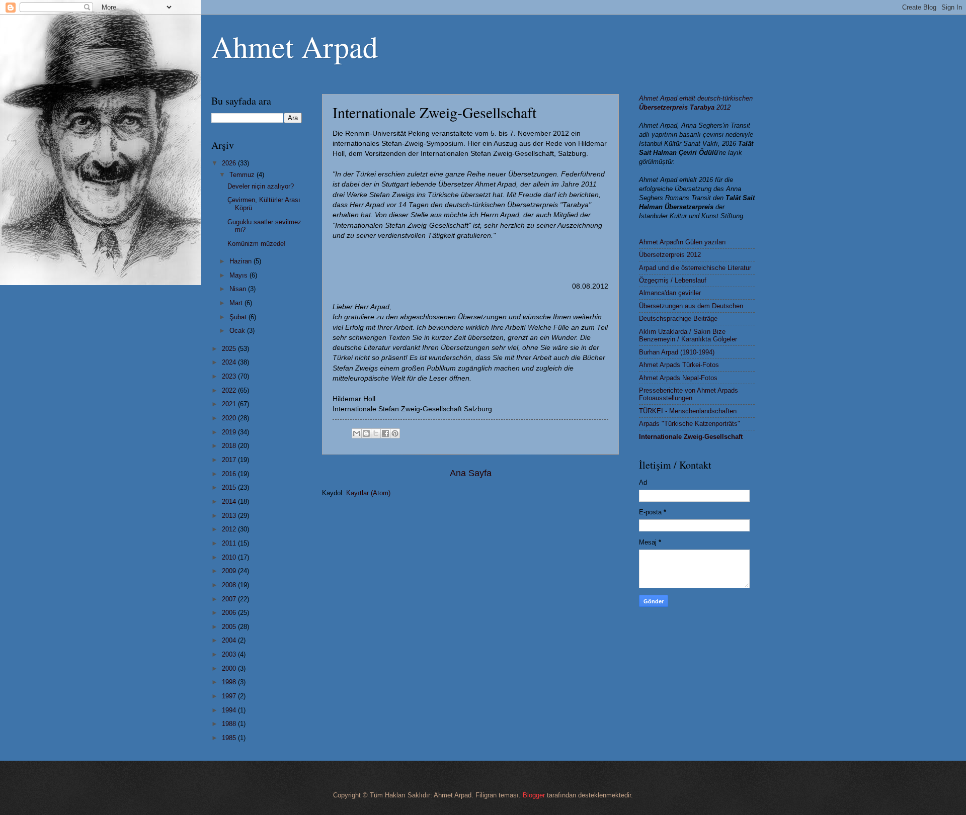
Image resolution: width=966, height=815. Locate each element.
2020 (230, 418)
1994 (230, 710)
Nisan (238, 289)
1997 (230, 696)
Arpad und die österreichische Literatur (695, 267)
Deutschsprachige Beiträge (678, 318)
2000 (230, 668)
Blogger (534, 795)
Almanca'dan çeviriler (670, 293)
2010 (230, 557)
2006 (230, 612)
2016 (230, 474)
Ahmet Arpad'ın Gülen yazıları (682, 242)
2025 (230, 348)
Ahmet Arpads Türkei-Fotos (679, 365)
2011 (230, 543)
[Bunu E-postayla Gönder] (357, 433)
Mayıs (239, 275)
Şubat (239, 317)
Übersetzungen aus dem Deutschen (691, 306)
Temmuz (243, 174)
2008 (230, 585)
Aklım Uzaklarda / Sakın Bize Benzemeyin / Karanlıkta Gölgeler (688, 335)
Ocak (238, 330)
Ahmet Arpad (294, 46)
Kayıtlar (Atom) (368, 493)
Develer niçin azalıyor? (260, 186)
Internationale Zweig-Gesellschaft (691, 436)
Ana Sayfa (471, 473)
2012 (230, 529)
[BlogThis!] (366, 433)
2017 (230, 460)
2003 (230, 654)
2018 (230, 445)
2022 (230, 390)
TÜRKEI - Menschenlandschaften (688, 411)
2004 (230, 640)
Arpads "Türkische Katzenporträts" (689, 423)
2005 (230, 626)
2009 (230, 571)
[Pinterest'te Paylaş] (395, 433)
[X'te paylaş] (376, 433)
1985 (230, 738)
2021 (230, 404)
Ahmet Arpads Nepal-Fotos (678, 378)
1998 (230, 682)
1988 (230, 724)
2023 (230, 376)
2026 (230, 163)
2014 (230, 501)
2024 (230, 362)
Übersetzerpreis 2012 (670, 254)
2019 (230, 432)
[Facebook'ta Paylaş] (385, 433)
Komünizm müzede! (256, 243)
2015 (230, 487)
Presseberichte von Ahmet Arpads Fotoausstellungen (688, 394)
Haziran (241, 261)
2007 (230, 599)
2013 (230, 515)
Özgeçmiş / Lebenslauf (672, 280)
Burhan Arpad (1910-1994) (676, 352)
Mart (237, 303)
